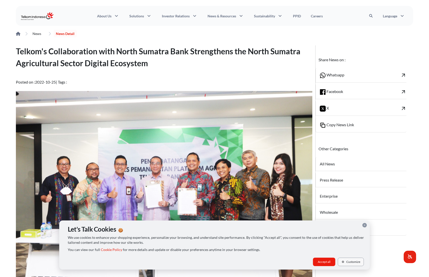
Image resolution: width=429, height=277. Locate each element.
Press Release (331, 180)
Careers (317, 16)
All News (327, 163)
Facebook (366, 92)
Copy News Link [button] (340, 124)
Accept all (324, 262)
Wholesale (329, 212)
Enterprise (329, 196)
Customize (351, 262)
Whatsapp (366, 75)
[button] (410, 257)
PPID (297, 16)
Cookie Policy (111, 250)
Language (394, 16)
